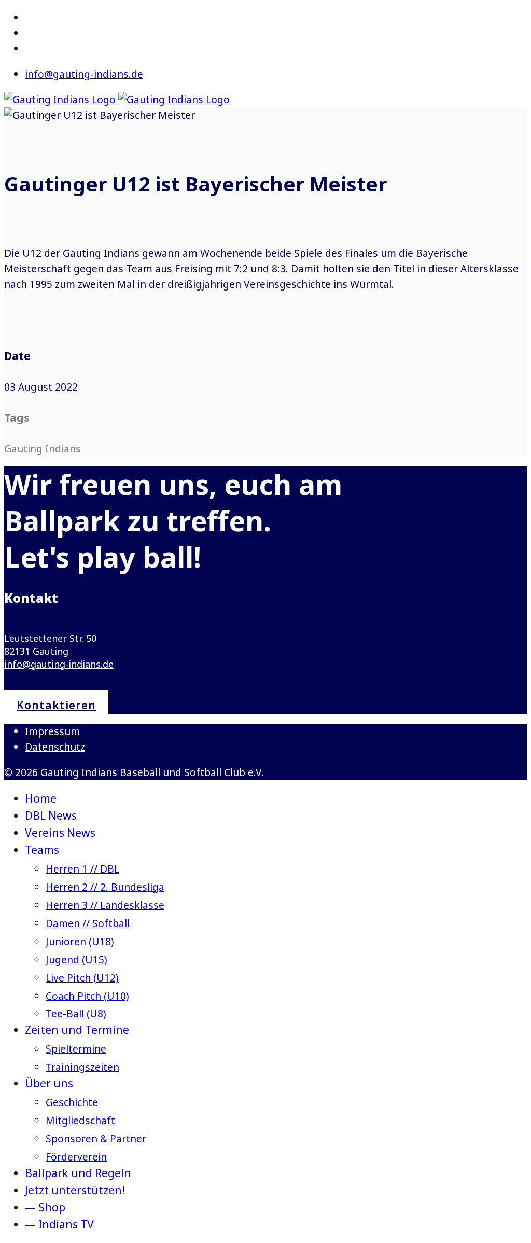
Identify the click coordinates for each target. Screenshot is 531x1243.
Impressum (52, 731)
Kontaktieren (56, 704)
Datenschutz (55, 747)
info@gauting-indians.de (84, 74)
